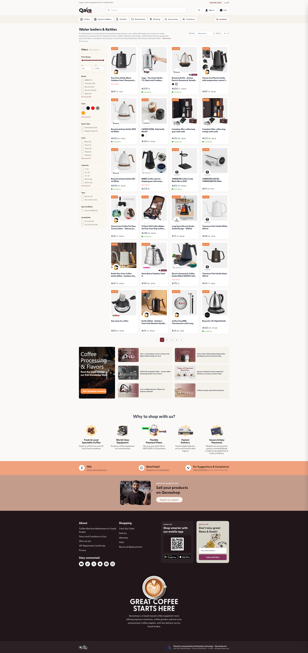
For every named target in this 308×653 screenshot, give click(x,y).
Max (95, 65)
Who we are (85, 540)
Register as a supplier (169, 499)
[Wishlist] (199, 10)
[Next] (181, 340)
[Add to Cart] (164, 91)
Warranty (123, 537)
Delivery (123, 533)
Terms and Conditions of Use (92, 536)
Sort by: (192, 33)
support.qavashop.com (97, 469)
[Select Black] (142, 135)
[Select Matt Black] (173, 84)
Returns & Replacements (130, 546)
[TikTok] (87, 564)
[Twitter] (93, 564)
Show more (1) (85, 186)
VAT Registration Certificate (92, 545)
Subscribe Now (212, 557)
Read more (166, 38)
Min (82, 65)
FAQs (121, 542)
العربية (226, 2)
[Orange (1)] (83, 113)
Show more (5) (86, 117)
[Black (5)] (88, 108)
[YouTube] (81, 564)
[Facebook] (106, 564)
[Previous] (157, 340)
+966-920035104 (200, 469)
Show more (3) (86, 158)
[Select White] (146, 135)
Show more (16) (86, 97)
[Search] (108, 10)
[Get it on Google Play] (170, 557)
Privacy (82, 550)
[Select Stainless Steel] (176, 84)
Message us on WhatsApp (157, 469)
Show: (218, 33)
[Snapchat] (100, 564)
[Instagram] (112, 564)
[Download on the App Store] (185, 557)
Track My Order (215, 2)
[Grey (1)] (98, 108)
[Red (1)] (93, 108)
